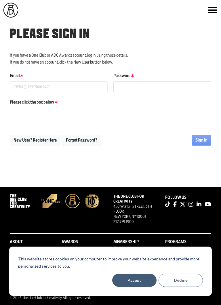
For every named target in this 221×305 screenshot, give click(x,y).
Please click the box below (32, 102)
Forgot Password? (81, 140)
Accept (134, 280)
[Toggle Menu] (212, 10)
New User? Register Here (35, 140)
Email (15, 75)
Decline (181, 280)
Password (122, 75)
